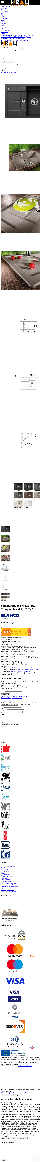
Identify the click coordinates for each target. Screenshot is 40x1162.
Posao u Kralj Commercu (8, 883)
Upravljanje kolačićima (7, 890)
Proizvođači (4, 11)
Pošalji (3, 726)
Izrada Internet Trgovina (25, 1066)
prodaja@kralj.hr (28, 35)
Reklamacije (4, 869)
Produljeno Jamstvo (6, 871)
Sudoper (3, 696)
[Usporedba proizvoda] (1, 627)
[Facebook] (5, 907)
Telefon (3, 714)
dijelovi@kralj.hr (25, 40)
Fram (2, 15)
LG (2, 28)
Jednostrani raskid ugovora (8, 891)
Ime (2, 708)
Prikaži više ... (5, 30)
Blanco (8, 696)
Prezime (3, 710)
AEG (2, 20)
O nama (3, 873)
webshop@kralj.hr (20, 38)
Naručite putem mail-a (7, 885)
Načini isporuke (5, 874)
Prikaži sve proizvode (7, 62)
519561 (30, 696)
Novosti (3, 10)
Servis (2, 888)
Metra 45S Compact (16, 696)
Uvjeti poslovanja (6, 880)
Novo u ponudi (5, 6)
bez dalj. (25, 696)
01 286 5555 (7, 38)
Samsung (3, 27)
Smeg (2, 25)
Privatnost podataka (6, 881)
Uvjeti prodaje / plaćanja (8, 866)
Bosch (2, 13)
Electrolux (4, 18)
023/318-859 (11, 37)
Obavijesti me (5, 694)
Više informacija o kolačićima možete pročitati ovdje (16, 1093)
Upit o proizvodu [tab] (17, 698)
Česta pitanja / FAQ (6, 876)
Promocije (4, 878)
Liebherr (3, 23)
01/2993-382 (11, 35)
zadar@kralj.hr (26, 37)
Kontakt (3, 33)
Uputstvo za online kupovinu (9, 886)
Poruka (3, 722)
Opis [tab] (2, 698)
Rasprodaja (4, 8)
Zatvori (3, 742)
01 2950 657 (10, 40)
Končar (3, 22)
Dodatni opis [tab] (7, 698)
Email (2, 692)
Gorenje (3, 16)
